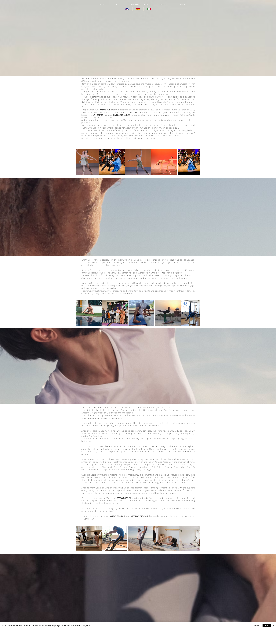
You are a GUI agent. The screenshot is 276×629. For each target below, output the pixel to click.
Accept (266, 625)
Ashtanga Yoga (120, 449)
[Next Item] (196, 162)
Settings (256, 625)
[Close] (273, 625)
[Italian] (148, 9)
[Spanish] (138, 9)
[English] (127, 9)
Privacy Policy (85, 625)
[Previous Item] (79, 162)
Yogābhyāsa (148, 490)
